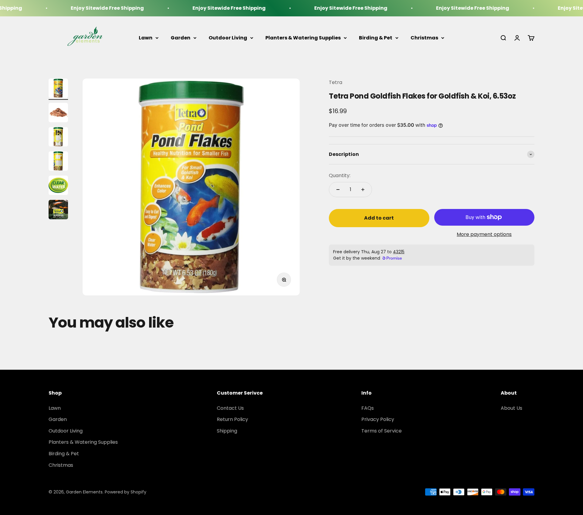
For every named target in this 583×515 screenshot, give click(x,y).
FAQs (367, 408)
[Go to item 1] (58, 89)
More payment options (484, 234)
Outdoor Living (228, 37)
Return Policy (232, 419)
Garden (180, 37)
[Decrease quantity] (338, 189)
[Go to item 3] (58, 137)
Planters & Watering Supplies (303, 37)
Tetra (335, 82)
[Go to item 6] (58, 210)
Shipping (227, 430)
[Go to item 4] (58, 162)
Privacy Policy (377, 419)
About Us (511, 408)
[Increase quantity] (363, 189)
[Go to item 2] (58, 113)
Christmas (424, 37)
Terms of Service (381, 430)
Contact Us (230, 408)
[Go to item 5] (58, 186)
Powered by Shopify (125, 492)
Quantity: (339, 175)
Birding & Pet (375, 37)
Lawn (145, 37)
